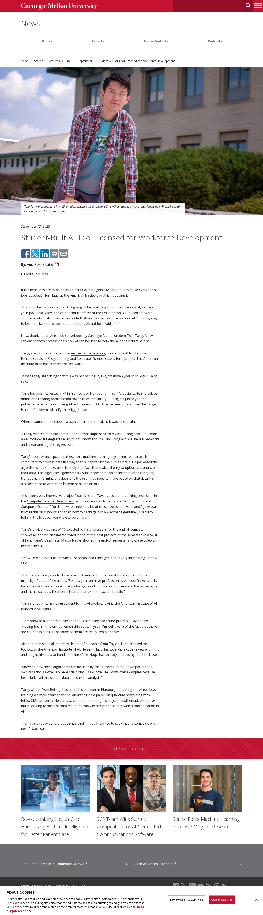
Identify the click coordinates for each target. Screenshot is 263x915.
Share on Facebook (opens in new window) (25, 253)
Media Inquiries (36, 274)
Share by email (63, 253)
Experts (98, 41)
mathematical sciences (88, 353)
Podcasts (215, 41)
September (85, 61)
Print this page (54, 253)
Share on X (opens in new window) (35, 253)
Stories (46, 41)
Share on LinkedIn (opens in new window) (44, 253)
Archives (54, 61)
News (30, 23)
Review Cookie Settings (186, 900)
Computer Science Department (50, 501)
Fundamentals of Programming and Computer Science (62, 358)
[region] (131, 900)
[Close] (256, 899)
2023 (69, 61)
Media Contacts (156, 41)
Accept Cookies (221, 900)
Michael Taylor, (96, 495)
